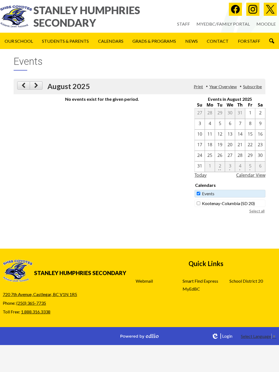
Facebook (235, 9)
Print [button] (198, 86)
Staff (183, 23)
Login (221, 336)
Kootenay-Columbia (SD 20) (228, 203)
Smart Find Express (200, 280)
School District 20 (246, 280)
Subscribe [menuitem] (252, 86)
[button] (19, 41)
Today (201, 175)
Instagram (252, 9)
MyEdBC (191, 288)
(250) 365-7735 (31, 303)
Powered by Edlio (139, 336)
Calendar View (250, 175)
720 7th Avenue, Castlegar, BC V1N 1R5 (40, 294)
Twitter (270, 9)
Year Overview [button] (223, 86)
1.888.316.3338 (35, 311)
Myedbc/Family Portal (223, 23)
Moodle (266, 23)
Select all (257, 211)
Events (208, 193)
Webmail (144, 280)
